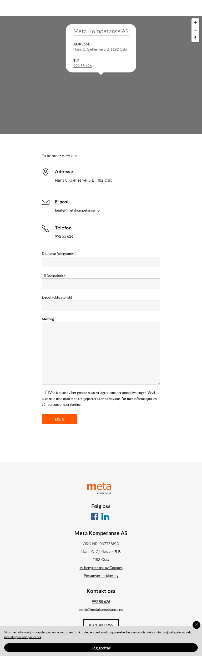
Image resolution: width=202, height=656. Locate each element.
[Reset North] (195, 38)
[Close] (196, 625)
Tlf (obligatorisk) (54, 275)
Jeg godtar (101, 647)
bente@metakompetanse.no (77, 210)
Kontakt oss (101, 625)
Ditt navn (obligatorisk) (59, 253)
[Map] (101, 75)
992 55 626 (82, 66)
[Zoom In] (195, 22)
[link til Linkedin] (106, 519)
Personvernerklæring (101, 575)
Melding (48, 319)
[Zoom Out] (195, 30)
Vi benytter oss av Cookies (101, 568)
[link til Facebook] (95, 519)
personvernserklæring (64, 405)
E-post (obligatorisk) (57, 297)
